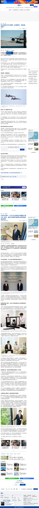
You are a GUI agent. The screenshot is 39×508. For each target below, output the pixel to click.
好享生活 (15, 500)
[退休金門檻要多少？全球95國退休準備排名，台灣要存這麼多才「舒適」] (16, 469)
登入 (7, 53)
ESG (24, 7)
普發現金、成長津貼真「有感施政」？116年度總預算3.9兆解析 (9, 469)
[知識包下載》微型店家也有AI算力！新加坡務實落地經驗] (3, 503)
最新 (7, 7)
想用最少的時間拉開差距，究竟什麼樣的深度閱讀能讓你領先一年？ (11, 172)
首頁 (1, 23)
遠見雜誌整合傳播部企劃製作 (4, 220)
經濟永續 (11, 453)
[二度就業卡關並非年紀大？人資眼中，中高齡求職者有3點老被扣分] (3, 464)
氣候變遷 (8, 453)
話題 (9, 7)
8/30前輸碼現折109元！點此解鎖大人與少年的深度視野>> (21, 9)
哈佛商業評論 (29, 495)
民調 (22, 7)
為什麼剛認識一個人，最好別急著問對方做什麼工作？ (23, 465)
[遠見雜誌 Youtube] (14, 489)
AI (14, 7)
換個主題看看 (34, 152)
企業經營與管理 (3, 453)
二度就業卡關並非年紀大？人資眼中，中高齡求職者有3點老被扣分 (9, 465)
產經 (18, 7)
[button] (25, 195)
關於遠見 (2, 497)
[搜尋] (37, 5)
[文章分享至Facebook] (3, 50)
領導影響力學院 (34, 496)
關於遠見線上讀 (6, 497)
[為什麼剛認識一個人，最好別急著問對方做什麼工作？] (16, 464)
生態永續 (15, 453)
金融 (13, 7)
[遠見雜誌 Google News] (17, 489)
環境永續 (19, 453)
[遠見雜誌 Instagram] (11, 489)
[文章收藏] (7, 50)
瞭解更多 (36, 1)
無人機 (4, 207)
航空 (1, 207)
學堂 (30, 7)
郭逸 (1, 28)
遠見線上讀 (27, 7)
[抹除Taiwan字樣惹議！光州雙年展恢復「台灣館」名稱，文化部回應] (3, 473)
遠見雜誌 (25, 495)
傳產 (5, 23)
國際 (11, 7)
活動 (32, 7)
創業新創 (6, 213)
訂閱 (31, 5)
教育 (20, 7)
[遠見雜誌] (20, 5)
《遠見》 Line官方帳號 (12, 176)
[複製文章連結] (5, 50)
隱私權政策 (28, 502)
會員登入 (16, 484)
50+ (30, 496)
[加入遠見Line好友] (6, 489)
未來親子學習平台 (26, 496)
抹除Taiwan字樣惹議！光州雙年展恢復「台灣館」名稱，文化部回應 (9, 474)
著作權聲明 (25, 502)
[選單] (1, 5)
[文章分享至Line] (1, 50)
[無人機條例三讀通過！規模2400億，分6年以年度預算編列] (16, 473)
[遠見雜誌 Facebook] (9, 489)
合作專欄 (19, 500)
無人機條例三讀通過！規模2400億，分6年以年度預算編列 (23, 474)
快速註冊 (22, 484)
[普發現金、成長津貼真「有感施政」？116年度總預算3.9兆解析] (3, 469)
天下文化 (33, 495)
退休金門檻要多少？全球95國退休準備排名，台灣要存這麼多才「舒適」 (23, 469)
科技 (16, 7)
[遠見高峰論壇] (4, 2)
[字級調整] (9, 50)
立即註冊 (35, 489)
